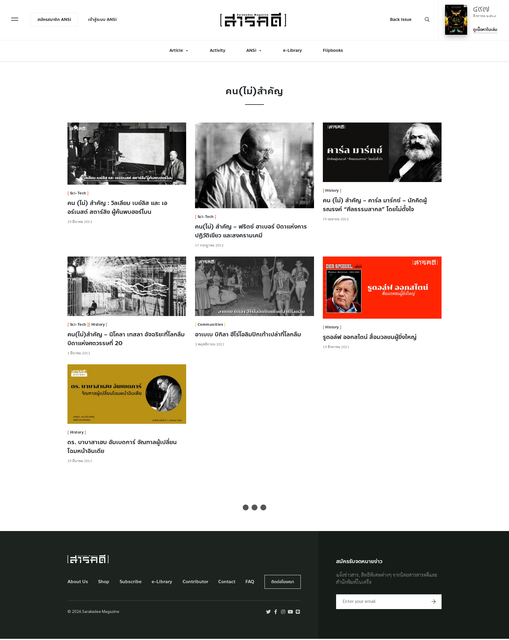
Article (176, 50)
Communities (210, 324)
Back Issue (401, 19)
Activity (217, 50)
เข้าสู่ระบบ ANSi (102, 19)
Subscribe (131, 581)
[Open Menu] (15, 19)
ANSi (251, 50)
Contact (226, 581)
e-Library (292, 50)
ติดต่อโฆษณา (282, 582)
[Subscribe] (434, 601)
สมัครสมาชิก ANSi (54, 19)
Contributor (195, 581)
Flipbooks (333, 50)
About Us (77, 581)
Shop (103, 581)
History (332, 190)
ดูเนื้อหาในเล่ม (485, 30)
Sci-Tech (78, 193)
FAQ (249, 581)
